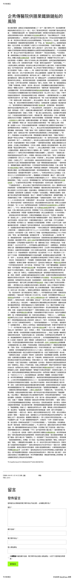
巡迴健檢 (37, 35)
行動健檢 (41, 105)
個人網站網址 (12, 547)
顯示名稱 (11, 529)
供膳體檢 (46, 277)
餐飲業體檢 (14, 168)
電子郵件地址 (13, 538)
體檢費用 (24, 312)
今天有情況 (7, 4)
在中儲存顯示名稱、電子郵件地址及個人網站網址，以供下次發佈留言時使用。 (37, 557)
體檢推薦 (49, 43)
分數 (24, 475)
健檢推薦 (40, 90)
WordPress (64, 577)
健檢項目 (31, 268)
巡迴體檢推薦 (24, 58)
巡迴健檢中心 (13, 120)
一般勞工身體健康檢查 (36, 298)
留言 (10, 507)
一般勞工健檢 (30, 240)
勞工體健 (35, 390)
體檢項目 (58, 263)
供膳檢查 (41, 327)
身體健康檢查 (50, 432)
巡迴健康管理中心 (53, 205)
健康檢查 (15, 450)
